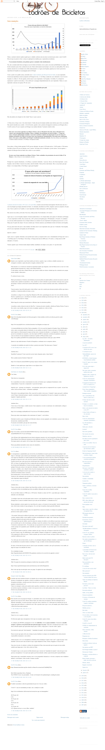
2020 (82, 312)
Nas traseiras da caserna (88, 434)
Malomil (82, 134)
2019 (82, 675)
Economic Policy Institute (86, 222)
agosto (84, 324)
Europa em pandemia (87, 595)
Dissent (81, 168)
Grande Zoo (82, 127)
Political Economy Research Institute (88, 255)
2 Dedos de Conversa (84, 94)
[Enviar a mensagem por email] (38, 250)
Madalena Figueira (84, 66)
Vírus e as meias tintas (88, 612)
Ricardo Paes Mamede (85, 79)
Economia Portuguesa (85, 123)
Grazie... (85, 543)
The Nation (82, 197)
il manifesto (82, 174)
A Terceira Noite (83, 101)
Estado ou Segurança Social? (89, 451)
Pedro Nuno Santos (84, 75)
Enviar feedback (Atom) (18, 725)
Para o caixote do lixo (88, 498)
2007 (82, 705)
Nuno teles (82, 70)
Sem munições (86, 573)
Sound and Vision (84, 144)
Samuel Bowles (83, 257)
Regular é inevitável (87, 665)
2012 (82, 692)
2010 (82, 697)
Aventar (81, 107)
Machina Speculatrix (84, 132)
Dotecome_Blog (83, 117)
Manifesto (82, 282)
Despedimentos (86, 465)
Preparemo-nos (86, 636)
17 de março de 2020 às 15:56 (21, 710)
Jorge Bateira (83, 62)
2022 (82, 307)
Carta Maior (82, 164)
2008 (82, 702)
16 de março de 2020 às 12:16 (21, 399)
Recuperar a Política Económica (90, 638)
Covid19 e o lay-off (87, 623)
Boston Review (83, 160)
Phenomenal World (84, 252)
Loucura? (85, 429)
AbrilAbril (82, 154)
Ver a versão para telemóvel (38, 720)
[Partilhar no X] (41, 250)
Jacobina (82, 178)
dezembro (85, 314)
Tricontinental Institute (85, 263)
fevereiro (85, 670)
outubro (85, 319)
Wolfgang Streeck (84, 265)
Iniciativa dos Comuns (85, 280)
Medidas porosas (86, 608)
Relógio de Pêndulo (84, 142)
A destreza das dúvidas (85, 97)
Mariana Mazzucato (84, 243)
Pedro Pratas (83, 77)
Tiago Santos (83, 81)
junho (84, 329)
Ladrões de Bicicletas (85, 20)
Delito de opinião (84, 115)
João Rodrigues (83, 60)
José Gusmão (83, 64)
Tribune (81, 199)
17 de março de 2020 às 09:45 (21, 592)
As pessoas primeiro (87, 343)
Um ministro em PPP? (88, 647)
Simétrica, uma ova (87, 436)
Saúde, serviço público (88, 592)
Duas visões (85, 416)
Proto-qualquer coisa (87, 504)
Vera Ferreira (83, 83)
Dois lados (85, 610)
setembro (85, 322)
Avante (81, 158)
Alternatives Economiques (86, 208)
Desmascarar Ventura (87, 652)
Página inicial (40, 717)
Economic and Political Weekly (87, 170)
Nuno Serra (82, 68)
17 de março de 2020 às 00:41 (21, 572)
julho (84, 327)
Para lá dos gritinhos (87, 431)
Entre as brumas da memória (86, 125)
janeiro (84, 672)
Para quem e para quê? (88, 526)
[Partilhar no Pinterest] (44, 250)
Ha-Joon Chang (83, 226)
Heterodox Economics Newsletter (87, 228)
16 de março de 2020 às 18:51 (21, 555)
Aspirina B (82, 105)
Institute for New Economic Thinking (88, 230)
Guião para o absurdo (88, 427)
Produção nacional (87, 393)
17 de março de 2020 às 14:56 (21, 677)
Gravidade (85, 524)
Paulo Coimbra (83, 72)
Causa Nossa (83, 109)
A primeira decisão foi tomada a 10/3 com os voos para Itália (21, 204)
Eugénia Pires (83, 58)
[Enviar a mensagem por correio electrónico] (36, 249)
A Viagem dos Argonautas (86, 103)
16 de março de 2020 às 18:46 (21, 480)
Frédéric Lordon (83, 224)
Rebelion (82, 190)
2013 (82, 690)
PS (80, 288)
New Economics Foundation (86, 250)
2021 (82, 310)
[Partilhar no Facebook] (43, 250)
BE (80, 278)
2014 (82, 688)
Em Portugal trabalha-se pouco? (90, 649)
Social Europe (83, 194)
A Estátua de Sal (83, 99)
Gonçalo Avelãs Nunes (16, 576)
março (84, 336)
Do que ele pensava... (88, 605)
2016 (82, 683)
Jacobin (81, 176)
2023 (82, 305)
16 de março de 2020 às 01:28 (21, 310)
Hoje (84, 507)
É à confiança (86, 566)
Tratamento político (87, 483)
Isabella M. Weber (84, 232)
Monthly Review (83, 186)
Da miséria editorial (87, 590)
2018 (82, 678)
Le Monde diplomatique (85, 180)
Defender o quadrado (84, 113)
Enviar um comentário (12, 714)
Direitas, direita (86, 662)
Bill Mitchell (83, 214)
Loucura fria (85, 481)
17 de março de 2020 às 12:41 (21, 661)
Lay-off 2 (85, 345)
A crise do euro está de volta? (89, 568)
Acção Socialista (83, 156)
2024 (82, 302)
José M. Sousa (14, 314)
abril (84, 334)
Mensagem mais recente (13, 717)
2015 (82, 685)
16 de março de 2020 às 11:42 (21, 368)
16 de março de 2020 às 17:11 (21, 447)
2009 (82, 700)
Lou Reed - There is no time (89, 588)
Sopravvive (85, 667)
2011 (82, 695)
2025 (82, 300)
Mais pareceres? (86, 571)
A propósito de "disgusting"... (90, 387)
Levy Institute (83, 240)
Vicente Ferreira (84, 85)
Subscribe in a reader (85, 718)
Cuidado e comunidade (88, 478)
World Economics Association (87, 267)
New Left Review (84, 188)
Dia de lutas (85, 641)
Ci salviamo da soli (87, 351)
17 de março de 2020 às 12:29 (21, 608)
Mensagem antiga (65, 717)
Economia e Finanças (84, 121)
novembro (85, 317)
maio (84, 331)
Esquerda (82, 172)
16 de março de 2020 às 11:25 (21, 347)
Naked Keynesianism (84, 248)
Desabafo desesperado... (88, 517)
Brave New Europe (84, 162)
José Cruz (13, 451)
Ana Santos (82, 56)
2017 (82, 680)
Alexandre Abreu (84, 54)
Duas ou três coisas (84, 119)
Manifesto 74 (83, 136)
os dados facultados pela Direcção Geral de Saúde (43, 75)
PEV (81, 286)
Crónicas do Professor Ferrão (86, 111)
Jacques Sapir (83, 235)
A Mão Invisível (86, 634)
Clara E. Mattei (83, 220)
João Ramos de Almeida (16, 372)
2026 (82, 298)
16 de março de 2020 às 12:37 (21, 425)
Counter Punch (83, 166)
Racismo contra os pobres (89, 536)
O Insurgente (83, 138)
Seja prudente (86, 476)
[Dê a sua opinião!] (40, 250)
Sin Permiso (82, 192)
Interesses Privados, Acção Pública (88, 130)
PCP (81, 284)
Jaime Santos (14, 258)
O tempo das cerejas (84, 140)
